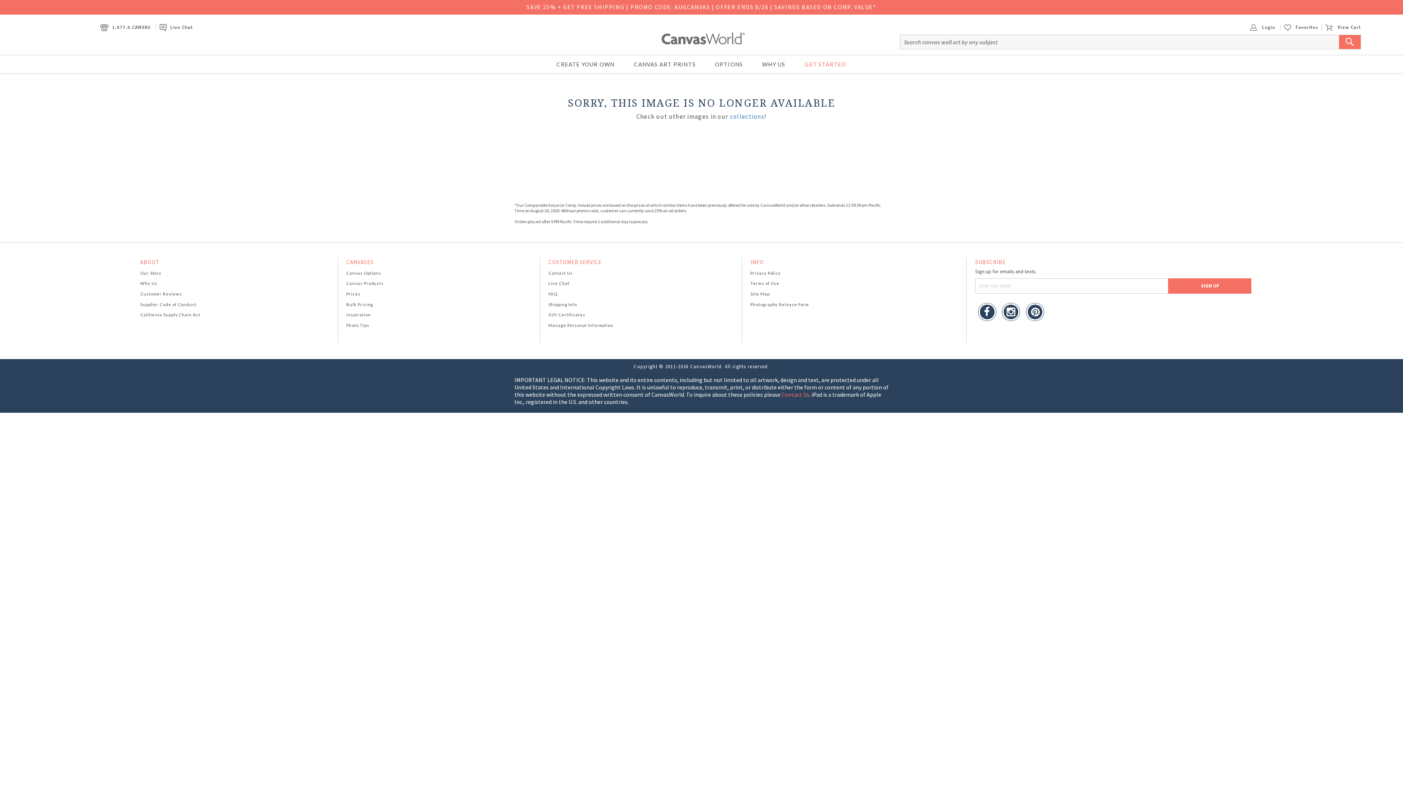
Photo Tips (357, 325)
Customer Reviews (161, 293)
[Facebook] (987, 312)
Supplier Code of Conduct (168, 304)
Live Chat (181, 27)
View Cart (1349, 27)
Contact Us (560, 273)
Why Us (773, 64)
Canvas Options (363, 273)
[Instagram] (1011, 312)
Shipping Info (562, 304)
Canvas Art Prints (664, 64)
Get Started (825, 64)
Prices (353, 293)
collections (747, 117)
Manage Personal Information (580, 325)
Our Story (150, 273)
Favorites (1307, 27)
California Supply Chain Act (170, 314)
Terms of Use (764, 283)
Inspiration (358, 314)
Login (1268, 27)
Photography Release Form (779, 304)
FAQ (553, 293)
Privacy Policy (765, 273)
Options (729, 64)
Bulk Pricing (359, 304)
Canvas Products (365, 283)
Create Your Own (585, 64)
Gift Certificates (566, 314)
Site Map (759, 293)
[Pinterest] (1035, 312)
